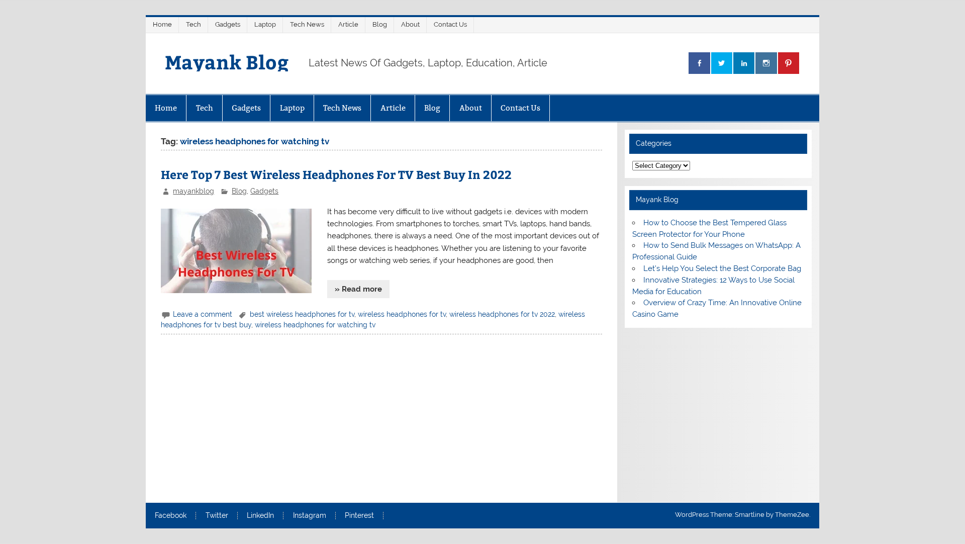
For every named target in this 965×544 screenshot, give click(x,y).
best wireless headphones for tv (302, 314)
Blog (379, 24)
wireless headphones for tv (402, 314)
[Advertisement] (381, 420)
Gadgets (227, 24)
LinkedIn (260, 515)
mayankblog (193, 191)
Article (348, 24)
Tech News (307, 24)
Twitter (217, 515)
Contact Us (450, 24)
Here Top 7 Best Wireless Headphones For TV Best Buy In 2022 (336, 174)
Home (162, 24)
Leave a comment (202, 314)
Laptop (265, 24)
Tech (193, 24)
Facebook (170, 515)
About (410, 24)
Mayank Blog (226, 61)
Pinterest (359, 515)
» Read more (358, 289)
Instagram (309, 515)
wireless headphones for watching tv (315, 325)
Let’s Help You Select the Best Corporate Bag (722, 268)
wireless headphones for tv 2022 (502, 314)
